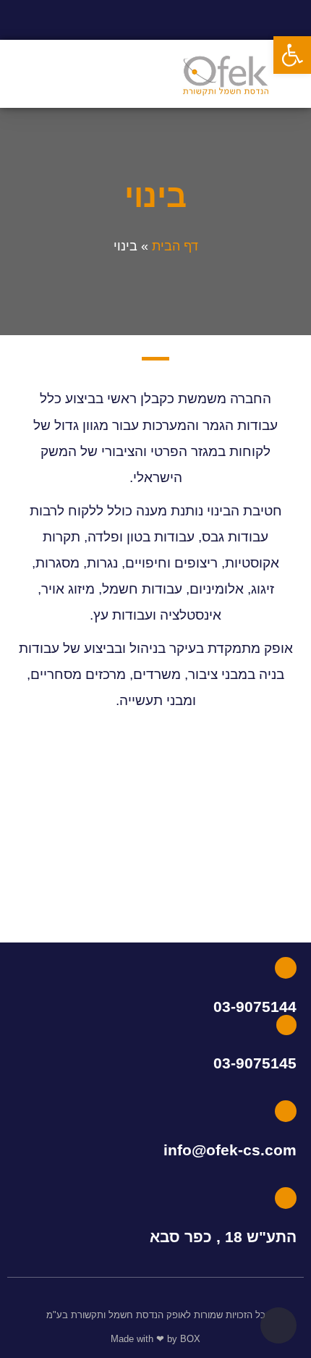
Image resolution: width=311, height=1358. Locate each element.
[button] (83, 73)
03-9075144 (255, 1006)
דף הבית (175, 246)
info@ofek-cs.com (230, 1150)
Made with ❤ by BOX (155, 1338)
